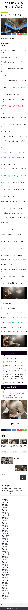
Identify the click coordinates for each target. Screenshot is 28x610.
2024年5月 (5, 545)
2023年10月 (5, 556)
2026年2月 (5, 510)
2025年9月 (5, 519)
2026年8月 (5, 501)
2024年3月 (5, 548)
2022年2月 (5, 588)
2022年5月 (5, 584)
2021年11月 (5, 593)
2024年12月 (5, 533)
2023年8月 (5, 559)
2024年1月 (5, 551)
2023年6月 (5, 562)
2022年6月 (5, 582)
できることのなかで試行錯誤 (10, 493)
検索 (3, 474)
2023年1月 (5, 571)
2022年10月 (5, 575)
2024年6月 (5, 543)
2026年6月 (5, 504)
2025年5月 (5, 525)
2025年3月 (5, 528)
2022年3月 (5, 587)
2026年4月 (5, 507)
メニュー (4, 423)
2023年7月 (5, 561)
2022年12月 (5, 572)
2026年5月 (5, 506)
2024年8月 (5, 540)
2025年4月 (5, 527)
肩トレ (19, 423)
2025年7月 (5, 522)
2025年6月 (5, 523)
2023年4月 (5, 566)
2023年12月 (5, 553)
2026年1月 (5, 512)
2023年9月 (5, 558)
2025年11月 (5, 515)
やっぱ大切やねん (7, 487)
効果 (9, 423)
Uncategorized (4, 12)
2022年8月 (5, 579)
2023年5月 (5, 564)
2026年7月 (5, 502)
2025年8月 (5, 520)
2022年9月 (5, 577)
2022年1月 (5, 590)
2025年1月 (5, 532)
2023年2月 (5, 569)
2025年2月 (5, 530)
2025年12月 (5, 514)
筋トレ (14, 423)
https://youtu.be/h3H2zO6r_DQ (14, 393)
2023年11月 (5, 554)
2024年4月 (5, 546)
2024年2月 (5, 549)
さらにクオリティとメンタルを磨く (12, 490)
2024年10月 (5, 536)
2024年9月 (5, 538)
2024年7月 (5, 541)
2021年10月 (5, 595)
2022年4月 (5, 585)
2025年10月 (5, 517)
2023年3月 (5, 567)
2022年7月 (5, 580)
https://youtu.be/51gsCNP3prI (14, 397)
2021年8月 (5, 598)
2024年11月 (5, 535)
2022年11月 (5, 574)
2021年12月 (5, 592)
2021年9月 (5, 597)
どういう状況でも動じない (9, 491)
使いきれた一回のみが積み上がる (11, 488)
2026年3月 (5, 509)
